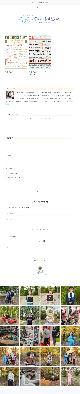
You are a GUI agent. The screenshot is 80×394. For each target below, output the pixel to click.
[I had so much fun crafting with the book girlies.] (9, 336)
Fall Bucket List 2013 (14, 72)
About (8, 160)
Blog (8, 164)
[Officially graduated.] (9, 295)
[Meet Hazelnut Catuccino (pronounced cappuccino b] (30, 376)
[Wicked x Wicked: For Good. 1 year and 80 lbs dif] (50, 336)
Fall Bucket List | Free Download (39, 73)
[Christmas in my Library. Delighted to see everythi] (30, 336)
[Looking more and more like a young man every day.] (30, 356)
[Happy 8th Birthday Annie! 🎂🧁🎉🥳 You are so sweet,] (50, 315)
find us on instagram (40, 2)
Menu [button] (42, 7)
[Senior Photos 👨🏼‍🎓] (9, 315)
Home (8, 155)
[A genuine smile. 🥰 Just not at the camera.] (50, 356)
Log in (65, 391)
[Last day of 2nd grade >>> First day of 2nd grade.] (50, 295)
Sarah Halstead (40, 19)
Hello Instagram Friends (15, 177)
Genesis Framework (47, 391)
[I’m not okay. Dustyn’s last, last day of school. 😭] (30, 315)
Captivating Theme (32, 391)
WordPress (58, 391)
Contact (9, 169)
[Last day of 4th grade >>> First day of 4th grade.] (30, 295)
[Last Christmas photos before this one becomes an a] (9, 376)
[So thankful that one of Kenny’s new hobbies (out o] (50, 376)
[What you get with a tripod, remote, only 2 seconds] (9, 356)
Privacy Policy (11, 173)
